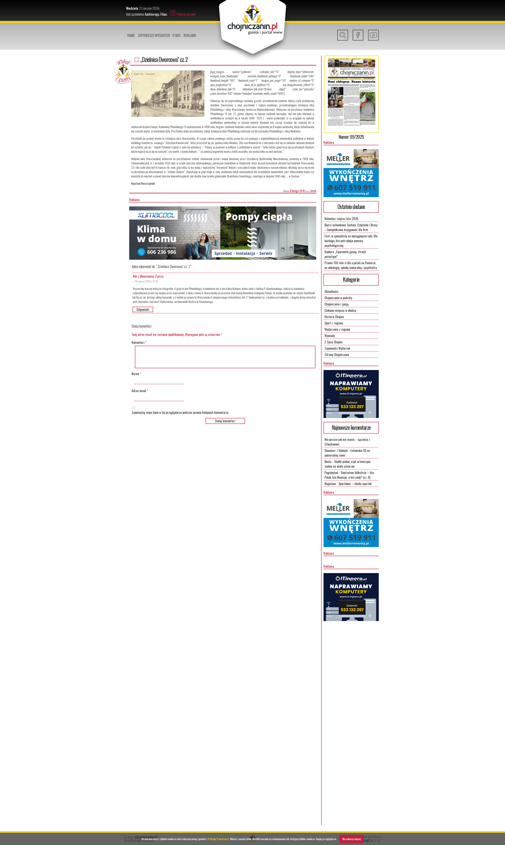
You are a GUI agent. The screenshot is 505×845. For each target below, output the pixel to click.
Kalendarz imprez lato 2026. (342, 218)
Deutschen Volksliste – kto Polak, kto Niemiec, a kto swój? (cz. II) (349, 475)
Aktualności (331, 291)
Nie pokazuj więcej (351, 839)
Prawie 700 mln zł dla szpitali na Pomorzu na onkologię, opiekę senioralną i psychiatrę (351, 265)
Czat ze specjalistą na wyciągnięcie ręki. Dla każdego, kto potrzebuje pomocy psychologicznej (351, 241)
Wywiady (330, 335)
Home (131, 35)
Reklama (189, 35)
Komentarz (139, 342)
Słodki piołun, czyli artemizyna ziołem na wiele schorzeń (347, 464)
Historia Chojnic (334, 316)
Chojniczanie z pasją (337, 304)
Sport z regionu (334, 323)
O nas (177, 35)
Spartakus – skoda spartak (355, 483)
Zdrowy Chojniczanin (337, 354)
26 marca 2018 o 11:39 (146, 281)
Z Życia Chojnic (334, 342)
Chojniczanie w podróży (338, 297)
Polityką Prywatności (218, 839)
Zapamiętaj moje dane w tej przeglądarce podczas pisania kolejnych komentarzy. (180, 412)
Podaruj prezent (186, 14)
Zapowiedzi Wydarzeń (154, 35)
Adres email (140, 390)
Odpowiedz (143, 309)
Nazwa (136, 373)
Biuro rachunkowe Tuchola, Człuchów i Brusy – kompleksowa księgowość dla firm (351, 227)
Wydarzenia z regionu (337, 329)
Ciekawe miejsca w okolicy (340, 310)
